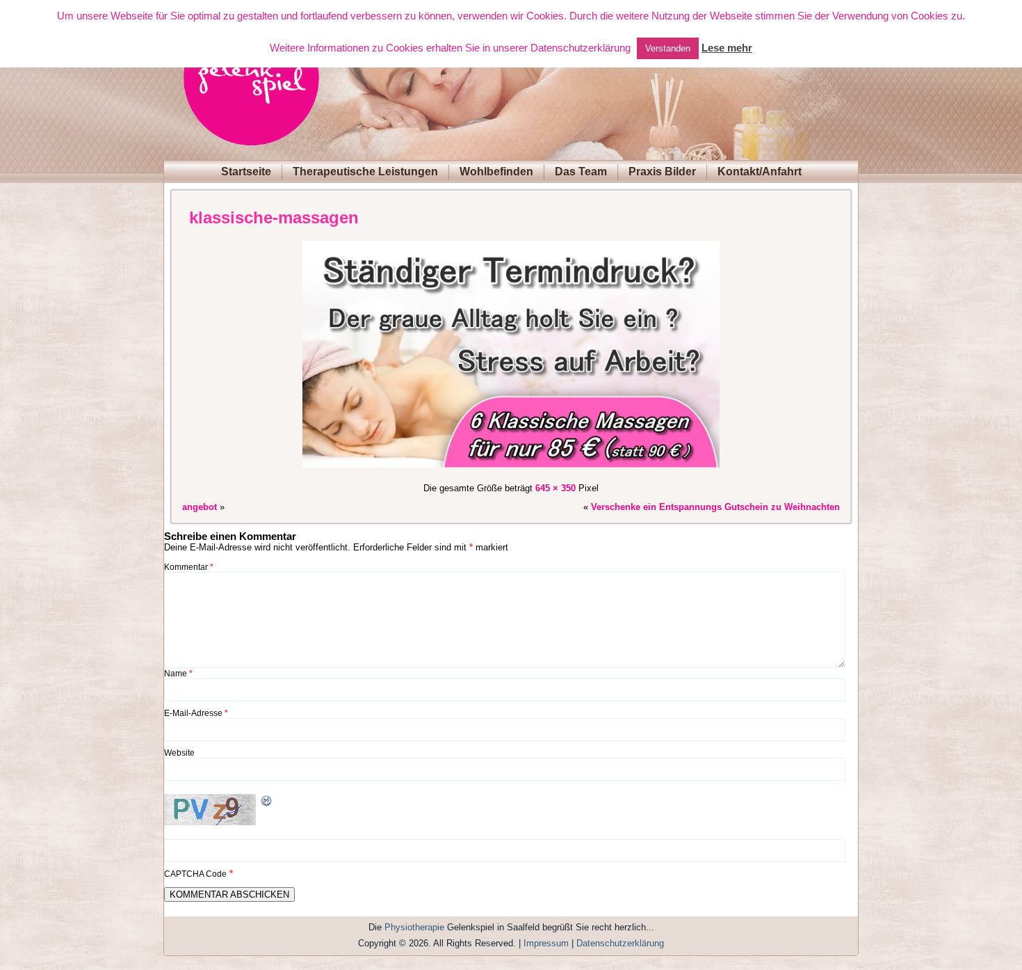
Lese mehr (726, 48)
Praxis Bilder (662, 171)
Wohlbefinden (496, 171)
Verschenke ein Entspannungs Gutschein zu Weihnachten (715, 507)
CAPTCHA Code (195, 874)
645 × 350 (555, 488)
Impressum (546, 943)
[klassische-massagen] (511, 469)
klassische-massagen (274, 217)
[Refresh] (267, 802)
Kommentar (188, 567)
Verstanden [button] (667, 48)
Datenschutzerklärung (620, 943)
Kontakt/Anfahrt (759, 171)
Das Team (581, 171)
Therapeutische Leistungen (365, 171)
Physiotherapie (414, 927)
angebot (199, 507)
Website (179, 753)
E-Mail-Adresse (196, 713)
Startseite (246, 171)
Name (178, 673)
